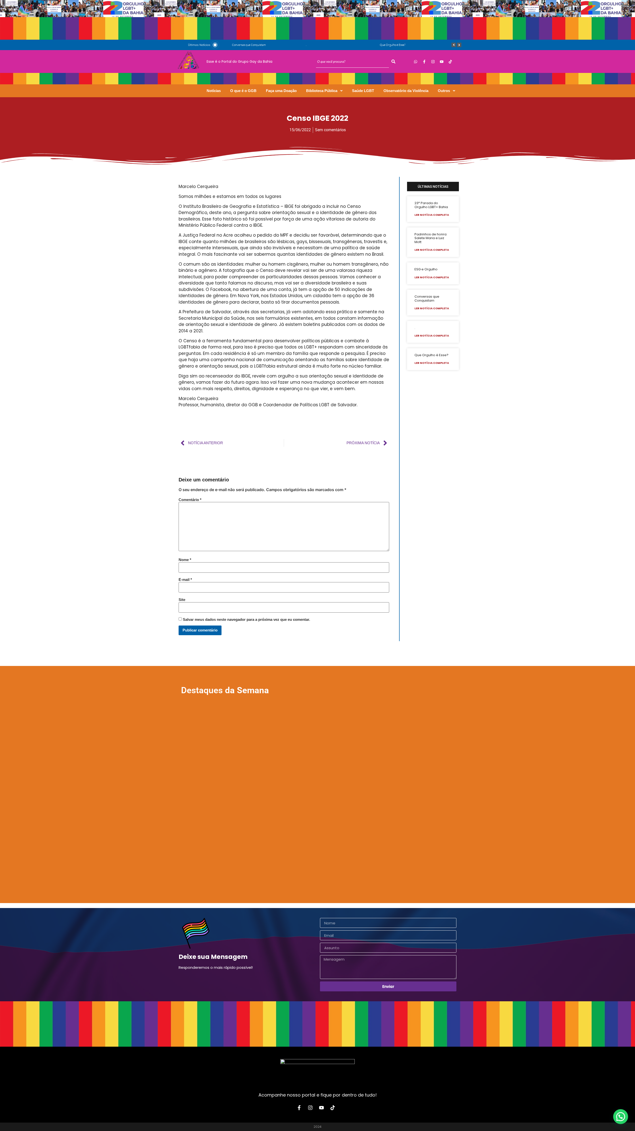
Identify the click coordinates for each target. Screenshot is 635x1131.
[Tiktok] (450, 61)
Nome (185, 560)
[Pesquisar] (393, 61)
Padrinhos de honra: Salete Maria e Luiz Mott (430, 238)
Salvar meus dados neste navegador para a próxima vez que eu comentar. (246, 619)
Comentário (190, 500)
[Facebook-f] (424, 61)
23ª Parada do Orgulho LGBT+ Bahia (431, 205)
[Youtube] (441, 61)
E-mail (185, 579)
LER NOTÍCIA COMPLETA (431, 215)
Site (182, 599)
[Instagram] (433, 61)
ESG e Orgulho (426, 269)
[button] (620, 1116)
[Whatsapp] (415, 61)
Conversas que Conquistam (249, 45)
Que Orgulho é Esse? (392, 45)
